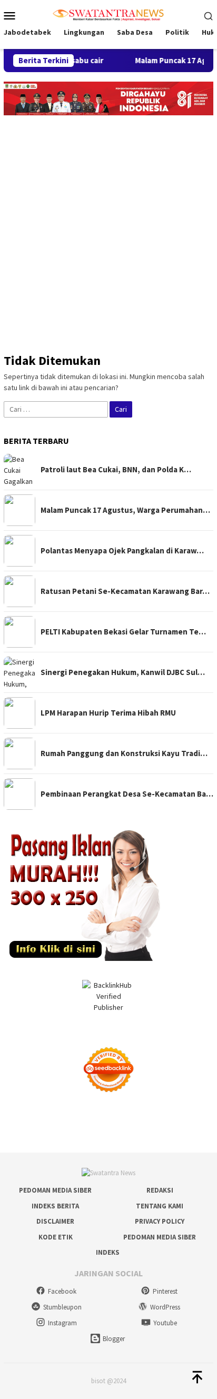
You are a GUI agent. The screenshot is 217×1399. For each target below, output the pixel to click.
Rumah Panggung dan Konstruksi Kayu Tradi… (124, 753)
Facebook (62, 1291)
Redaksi (159, 1190)
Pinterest (165, 1291)
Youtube (165, 1322)
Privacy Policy (159, 1221)
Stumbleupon (62, 1307)
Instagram (62, 1322)
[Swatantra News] (108, 14)
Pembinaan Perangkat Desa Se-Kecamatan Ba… (127, 794)
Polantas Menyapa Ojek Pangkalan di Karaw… (122, 550)
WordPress (165, 1307)
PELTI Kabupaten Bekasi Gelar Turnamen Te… (123, 632)
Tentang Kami (159, 1206)
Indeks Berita (55, 1206)
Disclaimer (55, 1221)
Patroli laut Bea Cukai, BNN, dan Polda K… (116, 469)
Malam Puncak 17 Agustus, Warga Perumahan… (125, 510)
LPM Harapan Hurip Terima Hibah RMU (108, 713)
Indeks (108, 1252)
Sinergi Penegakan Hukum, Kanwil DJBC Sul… (123, 672)
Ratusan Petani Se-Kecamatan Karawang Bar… (125, 591)
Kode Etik (55, 1237)
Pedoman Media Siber (55, 1190)
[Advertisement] (108, 229)
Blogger (114, 1338)
